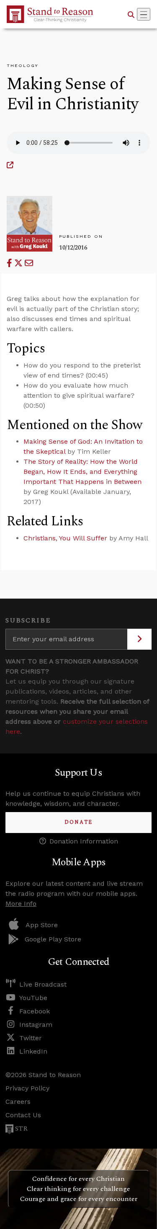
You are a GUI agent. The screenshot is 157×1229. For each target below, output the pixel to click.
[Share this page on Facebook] (10, 263)
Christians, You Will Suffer (65, 538)
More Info (20, 904)
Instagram (35, 1024)
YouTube (33, 998)
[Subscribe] (139, 639)
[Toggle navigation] (143, 14)
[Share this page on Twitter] (19, 263)
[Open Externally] (10, 165)
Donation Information (83, 841)
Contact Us (23, 1115)
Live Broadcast (43, 984)
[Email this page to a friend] (29, 263)
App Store (42, 925)
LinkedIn (33, 1051)
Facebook (34, 1011)
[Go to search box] (131, 14)
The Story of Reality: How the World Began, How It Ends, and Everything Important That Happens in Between (82, 472)
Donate (78, 822)
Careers (18, 1102)
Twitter (30, 1038)
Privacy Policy (27, 1088)
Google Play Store (53, 939)
